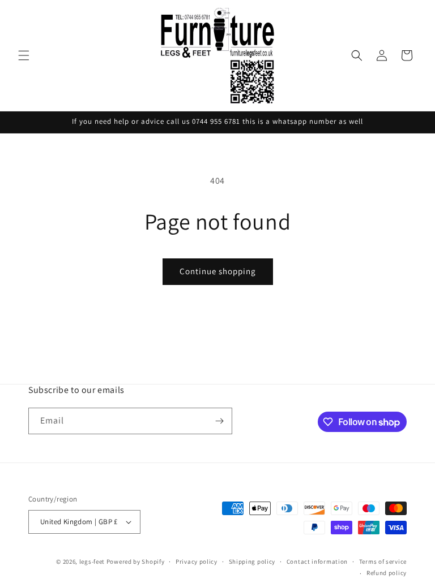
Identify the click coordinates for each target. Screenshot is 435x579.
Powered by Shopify (135, 561)
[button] (23, 55)
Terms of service (383, 561)
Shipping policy (252, 561)
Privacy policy (197, 561)
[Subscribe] (219, 421)
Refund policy (386, 573)
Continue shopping (218, 271)
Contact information (317, 561)
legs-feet (92, 561)
